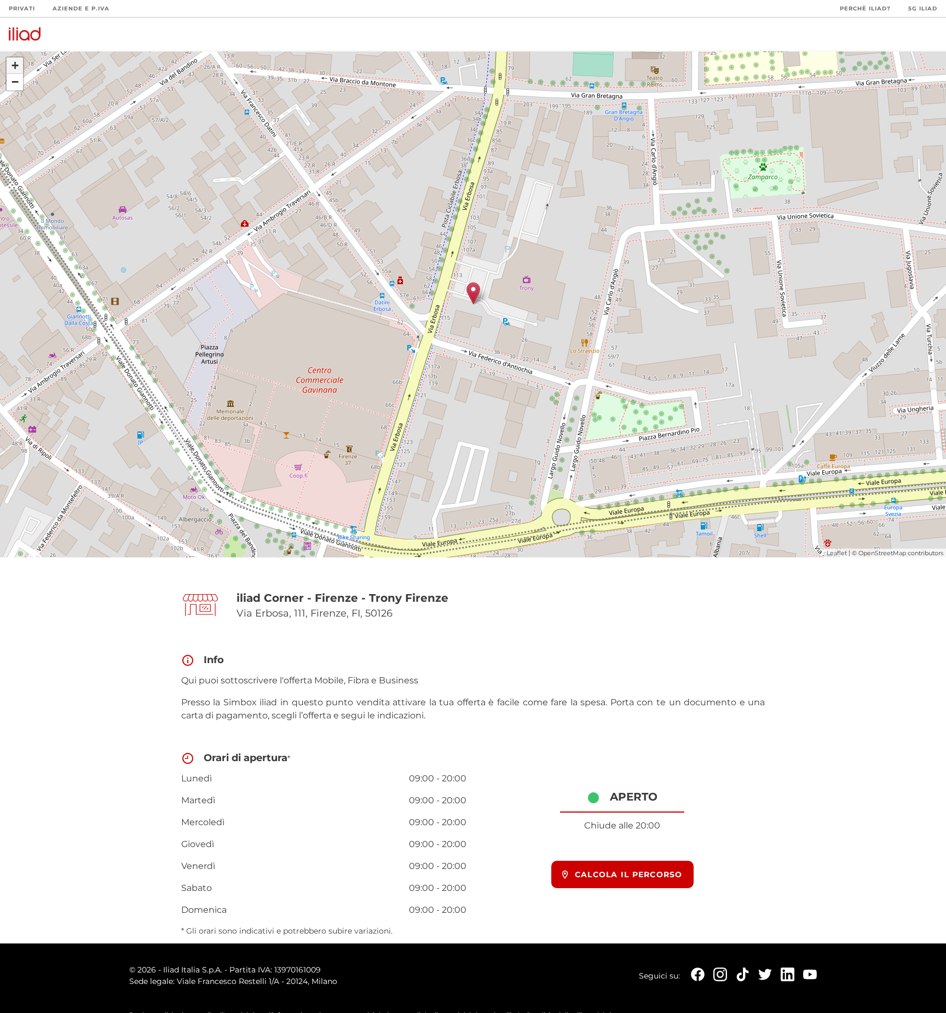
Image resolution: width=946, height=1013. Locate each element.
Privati (22, 8)
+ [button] (15, 65)
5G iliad (922, 8)
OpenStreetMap (882, 553)
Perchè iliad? (865, 8)
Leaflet (837, 553)
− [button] (15, 82)
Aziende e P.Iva (81, 8)
